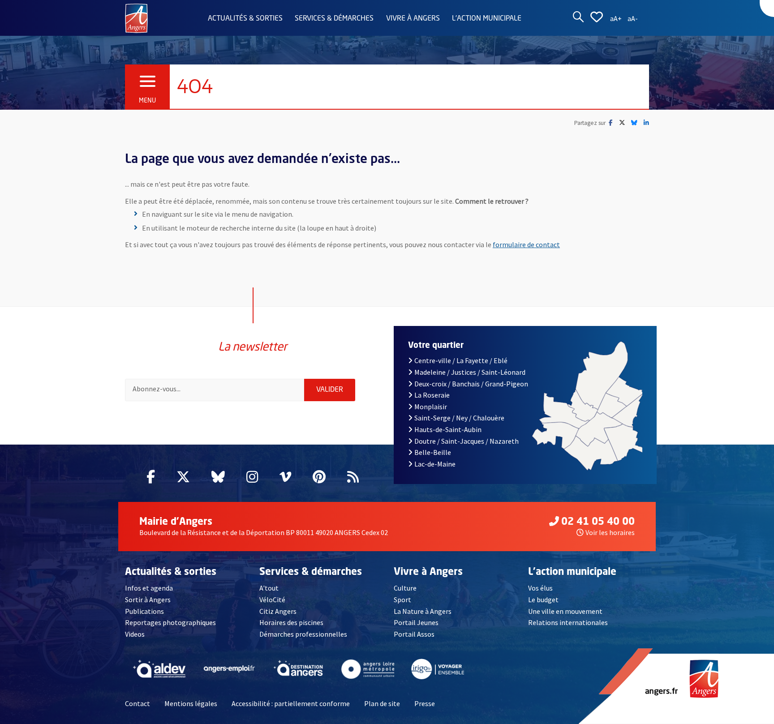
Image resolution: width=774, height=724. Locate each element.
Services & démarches (334, 18)
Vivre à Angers (413, 18)
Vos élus (540, 587)
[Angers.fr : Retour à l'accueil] (136, 17)
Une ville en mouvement (565, 611)
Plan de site (382, 703)
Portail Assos (414, 634)
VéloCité (272, 599)
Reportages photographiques (170, 622)
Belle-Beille (432, 452)
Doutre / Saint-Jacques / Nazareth (466, 441)
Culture (405, 587)
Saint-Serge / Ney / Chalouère (459, 417)
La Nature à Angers (423, 611)
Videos (135, 634)
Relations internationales (568, 622)
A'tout (269, 587)
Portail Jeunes (416, 622)
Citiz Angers (278, 611)
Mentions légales (190, 703)
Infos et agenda (149, 587)
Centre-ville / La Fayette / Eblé (460, 360)
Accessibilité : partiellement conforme (291, 703)
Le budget (543, 599)
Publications (144, 611)
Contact (137, 703)
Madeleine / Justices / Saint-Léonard (469, 372)
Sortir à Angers (148, 599)
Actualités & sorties (245, 18)
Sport (402, 599)
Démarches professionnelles (303, 634)
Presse (424, 703)
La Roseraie (432, 394)
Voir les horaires (610, 532)
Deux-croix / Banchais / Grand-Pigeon (471, 383)
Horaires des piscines (291, 622)
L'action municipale (486, 18)
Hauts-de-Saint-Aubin (448, 429)
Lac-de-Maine (435, 463)
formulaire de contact (526, 244)
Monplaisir (430, 406)
